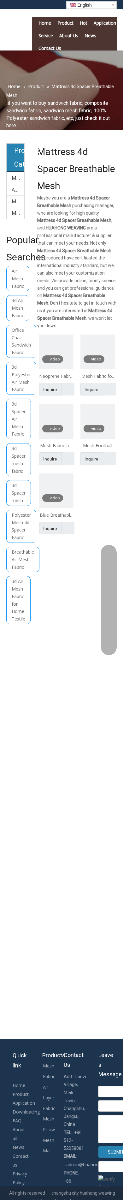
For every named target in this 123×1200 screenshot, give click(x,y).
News (18, 1147)
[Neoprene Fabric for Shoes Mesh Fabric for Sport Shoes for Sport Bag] (56, 351)
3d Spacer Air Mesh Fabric (19, 419)
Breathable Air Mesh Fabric (23, 559)
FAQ (17, 1121)
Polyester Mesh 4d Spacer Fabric (21, 526)
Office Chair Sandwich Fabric (21, 341)
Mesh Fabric (18, 178)
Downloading (26, 1112)
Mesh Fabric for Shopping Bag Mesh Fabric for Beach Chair (56, 446)
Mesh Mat (18, 213)
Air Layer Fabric (18, 189)
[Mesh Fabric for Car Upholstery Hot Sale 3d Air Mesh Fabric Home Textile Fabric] (97, 351)
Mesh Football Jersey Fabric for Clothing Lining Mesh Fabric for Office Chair (97, 446)
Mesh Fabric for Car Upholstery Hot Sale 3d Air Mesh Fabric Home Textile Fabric (97, 376)
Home (19, 1085)
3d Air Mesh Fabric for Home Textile (18, 600)
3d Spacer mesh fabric (19, 459)
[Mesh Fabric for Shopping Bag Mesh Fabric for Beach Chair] (56, 421)
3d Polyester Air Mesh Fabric (21, 378)
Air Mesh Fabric (18, 278)
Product (21, 1094)
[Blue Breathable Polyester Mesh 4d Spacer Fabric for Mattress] (56, 490)
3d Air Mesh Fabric (18, 307)
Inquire (50, 389)
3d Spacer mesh (19, 492)
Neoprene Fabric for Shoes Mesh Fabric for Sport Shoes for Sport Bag (56, 376)
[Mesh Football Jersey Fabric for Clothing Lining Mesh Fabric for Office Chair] (97, 421)
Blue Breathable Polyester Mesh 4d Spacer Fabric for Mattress (56, 515)
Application (24, 1103)
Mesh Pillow (18, 201)
